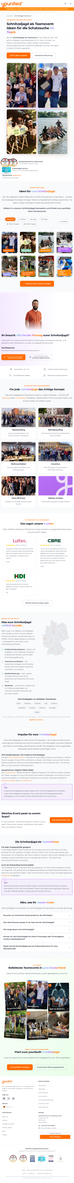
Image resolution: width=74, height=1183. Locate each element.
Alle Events (10, 219)
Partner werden (7, 1127)
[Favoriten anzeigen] (65, 3)
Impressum (31, 1173)
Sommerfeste (42, 1096)
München (38, 703)
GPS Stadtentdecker (17, 757)
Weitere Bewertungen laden (37, 603)
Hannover (42, 708)
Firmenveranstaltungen (45, 1100)
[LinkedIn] (4, 1098)
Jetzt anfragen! (55, 1137)
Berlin (19, 703)
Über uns (5, 1116)
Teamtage (41, 1089)
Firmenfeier (20, 398)
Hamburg (28, 703)
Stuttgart (32, 708)
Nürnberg (52, 708)
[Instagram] (8, 1098)
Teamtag (6, 398)
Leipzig (37, 712)
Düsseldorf (21, 708)
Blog (3, 1131)
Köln (45, 703)
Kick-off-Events (25, 781)
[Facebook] (13, 1098)
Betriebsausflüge (8, 781)
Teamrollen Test (43, 1107)
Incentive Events (43, 1103)
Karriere (4, 1120)
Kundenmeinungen (8, 1124)
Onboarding (6, 876)
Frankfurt (54, 703)
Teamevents (42, 1085)
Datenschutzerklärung (44, 1173)
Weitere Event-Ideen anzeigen (38, 284)
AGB (24, 1173)
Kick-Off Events (43, 1092)
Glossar (4, 1135)
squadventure (10, 773)
